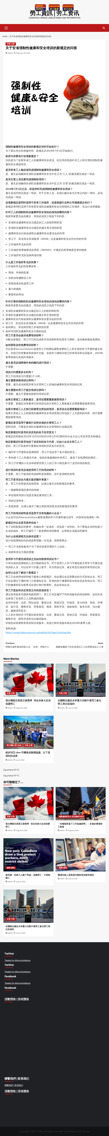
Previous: (27, 645)
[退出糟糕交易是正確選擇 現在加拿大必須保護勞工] (28, 680)
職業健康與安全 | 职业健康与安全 (71, 816)
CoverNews (70, 1131)
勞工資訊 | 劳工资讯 (54, 13)
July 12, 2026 (72, 708)
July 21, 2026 (72, 879)
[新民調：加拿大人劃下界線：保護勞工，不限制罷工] (28, 854)
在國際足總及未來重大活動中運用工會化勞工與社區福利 (79, 702)
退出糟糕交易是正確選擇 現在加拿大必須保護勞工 (28, 702)
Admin (10, 53)
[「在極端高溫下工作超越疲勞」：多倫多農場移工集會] (81, 803)
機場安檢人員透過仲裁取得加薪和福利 (76, 875)
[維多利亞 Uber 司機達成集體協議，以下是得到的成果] (28, 732)
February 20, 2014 (23, 53)
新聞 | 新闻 (11, 868)
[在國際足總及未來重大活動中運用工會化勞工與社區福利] (81, 680)
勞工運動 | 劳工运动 (14, 745)
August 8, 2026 (73, 830)
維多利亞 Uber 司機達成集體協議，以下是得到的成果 (28, 754)
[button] (6, 27)
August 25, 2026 (21, 708)
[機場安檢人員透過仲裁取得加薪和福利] (81, 854)
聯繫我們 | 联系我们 (14, 1085)
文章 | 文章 (11, 44)
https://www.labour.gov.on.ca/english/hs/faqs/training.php (38, 632)
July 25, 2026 (20, 882)
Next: (79, 645)
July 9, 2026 (20, 760)
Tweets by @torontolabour (18, 960)
